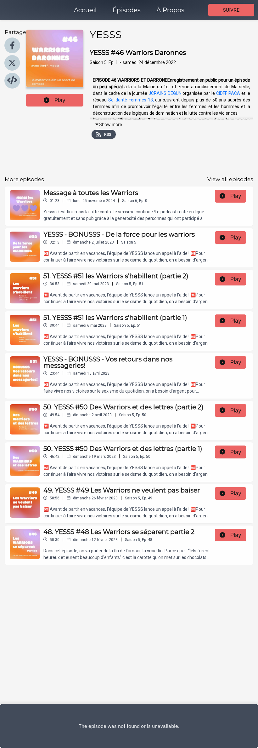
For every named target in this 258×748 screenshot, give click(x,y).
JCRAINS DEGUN (165, 93)
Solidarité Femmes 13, (131, 99)
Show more (110, 124)
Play (59, 100)
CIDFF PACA (228, 93)
